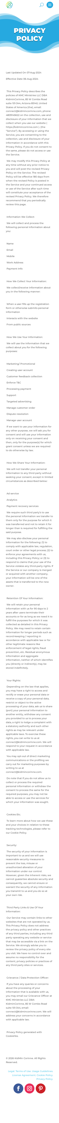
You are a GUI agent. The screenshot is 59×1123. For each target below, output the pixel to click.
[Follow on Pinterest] (41, 1088)
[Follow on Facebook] (18, 1088)
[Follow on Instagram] (29, 1088)
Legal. (11, 1071)
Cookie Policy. (45, 1075)
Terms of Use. (24, 1071)
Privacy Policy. (44, 1079)
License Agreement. (24, 1075)
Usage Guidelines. (42, 1071)
